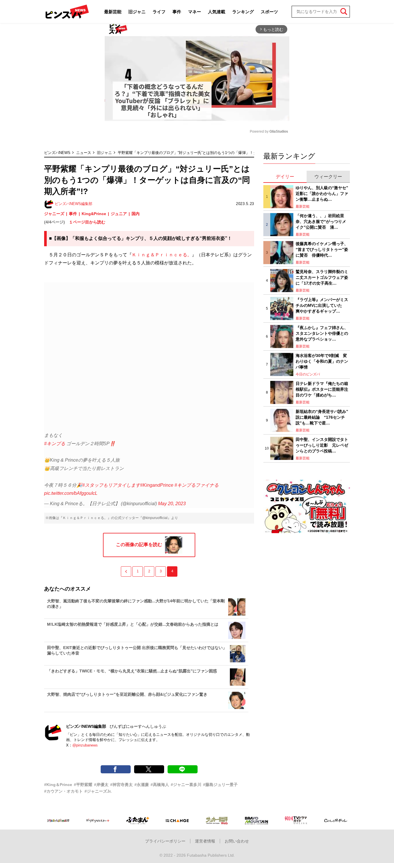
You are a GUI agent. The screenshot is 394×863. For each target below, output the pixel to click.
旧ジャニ (137, 11)
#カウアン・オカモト (63, 791)
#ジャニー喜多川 (186, 784)
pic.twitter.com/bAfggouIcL (70, 493)
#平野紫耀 (83, 784)
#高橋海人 (160, 784)
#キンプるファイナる (197, 485)
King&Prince (94, 213)
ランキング (243, 11)
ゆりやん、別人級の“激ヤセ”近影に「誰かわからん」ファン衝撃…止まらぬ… (322, 193)
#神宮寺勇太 (121, 784)
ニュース (83, 153)
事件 (176, 11)
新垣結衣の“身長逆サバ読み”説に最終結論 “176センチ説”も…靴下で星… (322, 417)
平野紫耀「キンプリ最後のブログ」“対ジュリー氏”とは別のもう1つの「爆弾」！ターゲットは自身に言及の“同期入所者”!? (220, 153)
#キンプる (54, 443)
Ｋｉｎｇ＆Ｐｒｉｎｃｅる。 (162, 254)
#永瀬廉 (141, 784)
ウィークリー (328, 176)
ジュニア (119, 213)
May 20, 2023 (172, 503)
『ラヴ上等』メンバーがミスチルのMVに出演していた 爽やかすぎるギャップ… (322, 305)
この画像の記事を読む (139, 544)
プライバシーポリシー (165, 841)
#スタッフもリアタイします (111, 485)
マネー (194, 11)
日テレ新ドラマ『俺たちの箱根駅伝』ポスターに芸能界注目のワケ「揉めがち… (322, 389)
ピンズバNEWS (57, 153)
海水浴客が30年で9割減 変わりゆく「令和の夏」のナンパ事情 (322, 361)
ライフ (159, 11)
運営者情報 (205, 841)
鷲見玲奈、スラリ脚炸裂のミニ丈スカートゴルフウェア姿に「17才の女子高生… (322, 277)
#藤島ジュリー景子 (220, 784)
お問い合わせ (237, 841)
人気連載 (216, 11)
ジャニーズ (54, 213)
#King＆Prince (58, 784)
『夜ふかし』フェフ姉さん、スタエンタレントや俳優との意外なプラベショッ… (322, 333)
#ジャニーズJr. (98, 791)
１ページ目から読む (87, 222)
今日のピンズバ (308, 374)
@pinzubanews (85, 745)
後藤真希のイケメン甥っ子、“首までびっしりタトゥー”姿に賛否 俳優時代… (322, 249)
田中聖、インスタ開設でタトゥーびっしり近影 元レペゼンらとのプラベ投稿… (322, 445)
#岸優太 (101, 784)
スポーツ (269, 11)
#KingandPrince (156, 485)
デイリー (285, 176)
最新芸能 (112, 11)
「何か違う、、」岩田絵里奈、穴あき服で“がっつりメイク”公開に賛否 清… (321, 221)
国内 (136, 213)
